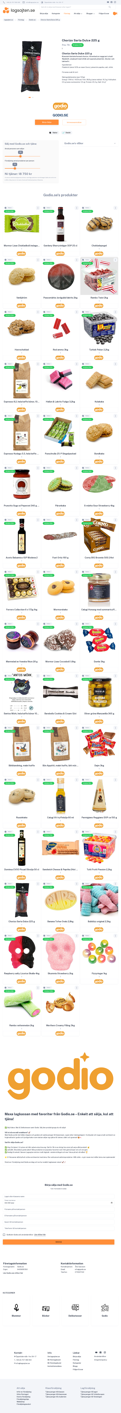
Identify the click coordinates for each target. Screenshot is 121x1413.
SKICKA (59, 1242)
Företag (67, 13)
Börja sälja (44, 13)
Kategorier (56, 13)
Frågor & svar (104, 13)
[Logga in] (115, 13)
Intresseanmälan (74, 122)
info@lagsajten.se (32, 2)
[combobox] (73, 7)
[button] (8, 207)
